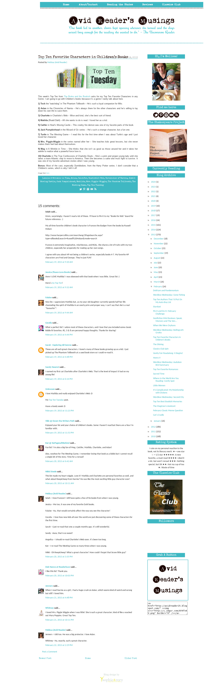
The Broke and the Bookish (77, 96)
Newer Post (45, 658)
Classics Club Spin (160, 349)
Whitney (49, 608)
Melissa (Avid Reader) (55, 494)
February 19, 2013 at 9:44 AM (59, 313)
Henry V (156, 358)
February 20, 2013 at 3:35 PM (59, 557)
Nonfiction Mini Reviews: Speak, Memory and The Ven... (167, 319)
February (158, 286)
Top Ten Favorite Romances (165, 369)
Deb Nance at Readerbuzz (57, 567)
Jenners (49, 586)
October (158, 248)
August (157, 258)
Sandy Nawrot (52, 367)
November (159, 244)
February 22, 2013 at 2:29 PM (59, 645)
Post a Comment (49, 652)
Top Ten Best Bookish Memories (167, 401)
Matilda (81, 182)
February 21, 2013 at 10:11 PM (59, 620)
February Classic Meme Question (168, 410)
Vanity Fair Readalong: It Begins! (168, 353)
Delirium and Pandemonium (166, 290)
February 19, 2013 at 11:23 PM (59, 411)
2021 (153, 196)
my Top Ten (57, 283)
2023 (153, 187)
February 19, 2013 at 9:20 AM (59, 262)
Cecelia (48, 323)
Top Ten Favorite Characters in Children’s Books (167, 338)
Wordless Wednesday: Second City (168, 397)
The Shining (158, 344)
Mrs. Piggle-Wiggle (96, 182)
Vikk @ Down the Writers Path (60, 421)
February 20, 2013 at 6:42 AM (59, 461)
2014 (153, 230)
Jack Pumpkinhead (65, 182)
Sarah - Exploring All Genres (58, 345)
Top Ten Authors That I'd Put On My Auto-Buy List (167, 301)
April (156, 277)
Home (88, 658)
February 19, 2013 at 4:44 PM (59, 335)
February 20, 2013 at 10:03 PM (59, 576)
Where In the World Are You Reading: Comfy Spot (166, 379)
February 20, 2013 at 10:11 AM (59, 483)
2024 (153, 182)
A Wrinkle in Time (60, 178)
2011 (153, 431)
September (159, 253)
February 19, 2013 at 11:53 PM (59, 433)
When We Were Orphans (164, 325)
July (156, 263)
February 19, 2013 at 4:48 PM (59, 357)
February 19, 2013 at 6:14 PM (59, 379)
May (156, 272)
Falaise (48, 297)
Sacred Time (158, 374)
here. (48, 173)
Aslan (74, 178)
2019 (153, 206)
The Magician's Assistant (164, 406)
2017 (153, 215)
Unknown (50, 389)
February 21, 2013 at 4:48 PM (59, 598)
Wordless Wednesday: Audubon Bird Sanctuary (167, 363)
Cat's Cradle (158, 415)
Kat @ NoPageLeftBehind (57, 443)
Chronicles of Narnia (116, 178)
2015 (153, 225)
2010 (153, 436)
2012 (153, 427)
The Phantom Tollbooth (119, 182)
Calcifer (82, 178)
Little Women (159, 385)
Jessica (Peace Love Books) (58, 272)
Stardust (157, 307)
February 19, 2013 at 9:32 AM (59, 287)
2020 (153, 201)
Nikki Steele (50, 471)
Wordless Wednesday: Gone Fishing (169, 295)
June (156, 267)
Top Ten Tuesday (95, 185)
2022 (153, 191)
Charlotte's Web (96, 178)
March (157, 282)
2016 (153, 220)
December (159, 239)
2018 (153, 211)
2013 (153, 235)
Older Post (131, 658)
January (157, 421)
